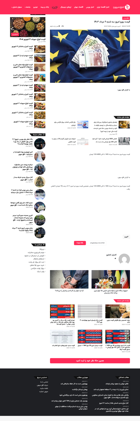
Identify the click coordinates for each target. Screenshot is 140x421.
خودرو (35, 7)
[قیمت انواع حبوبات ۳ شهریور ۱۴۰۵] (39, 106)
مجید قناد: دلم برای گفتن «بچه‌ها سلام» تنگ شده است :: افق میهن (21, 204)
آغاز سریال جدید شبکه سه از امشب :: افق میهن (23, 178)
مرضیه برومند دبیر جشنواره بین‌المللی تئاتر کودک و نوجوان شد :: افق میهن (23, 167)
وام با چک (40, 271)
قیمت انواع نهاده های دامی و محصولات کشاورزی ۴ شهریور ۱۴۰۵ (23, 67)
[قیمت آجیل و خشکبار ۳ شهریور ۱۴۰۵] (39, 97)
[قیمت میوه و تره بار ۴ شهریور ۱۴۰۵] (39, 58)
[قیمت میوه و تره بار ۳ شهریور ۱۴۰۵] (39, 88)
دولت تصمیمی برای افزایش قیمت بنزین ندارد (118, 321)
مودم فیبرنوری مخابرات (36, 252)
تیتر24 (42, 249)
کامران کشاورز (111, 255)
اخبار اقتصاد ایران (103, 7)
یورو (126, 237)
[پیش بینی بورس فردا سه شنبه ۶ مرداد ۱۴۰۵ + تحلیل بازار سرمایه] (39, 194)
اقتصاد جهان (78, 7)
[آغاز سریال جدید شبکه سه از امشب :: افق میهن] (39, 182)
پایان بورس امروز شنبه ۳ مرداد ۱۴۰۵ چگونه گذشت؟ (22, 229)
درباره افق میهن (42, 385)
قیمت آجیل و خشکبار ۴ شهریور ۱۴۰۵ (22, 47)
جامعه (28, 7)
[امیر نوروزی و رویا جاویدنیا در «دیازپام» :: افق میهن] (39, 156)
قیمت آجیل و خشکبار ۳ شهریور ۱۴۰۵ (22, 95)
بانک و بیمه (45, 7)
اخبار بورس (90, 7)
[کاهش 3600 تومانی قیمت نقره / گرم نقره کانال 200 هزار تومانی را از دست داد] (124, 141)
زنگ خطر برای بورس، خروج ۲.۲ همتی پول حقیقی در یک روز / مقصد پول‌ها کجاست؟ (22, 141)
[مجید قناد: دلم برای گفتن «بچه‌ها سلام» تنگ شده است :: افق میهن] (39, 207)
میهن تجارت (43, 391)
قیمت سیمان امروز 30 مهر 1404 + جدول (90, 345)
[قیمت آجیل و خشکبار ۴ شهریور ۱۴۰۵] (39, 49)
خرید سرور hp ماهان (37, 265)
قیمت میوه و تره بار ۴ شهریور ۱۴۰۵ (23, 56)
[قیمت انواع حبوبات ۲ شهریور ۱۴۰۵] (39, 124)
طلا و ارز (55, 7)
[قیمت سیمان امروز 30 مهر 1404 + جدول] (90, 337)
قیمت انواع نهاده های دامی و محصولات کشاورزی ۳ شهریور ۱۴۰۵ (23, 77)
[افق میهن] (121, 7)
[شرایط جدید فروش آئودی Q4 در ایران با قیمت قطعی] (82, 141)
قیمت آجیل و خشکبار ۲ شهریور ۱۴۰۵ (22, 113)
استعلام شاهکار (38, 259)
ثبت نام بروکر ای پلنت (36, 262)
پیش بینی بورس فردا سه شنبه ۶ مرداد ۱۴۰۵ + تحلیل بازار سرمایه (22, 191)
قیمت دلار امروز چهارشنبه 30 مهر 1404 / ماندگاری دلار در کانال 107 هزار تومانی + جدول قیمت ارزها (117, 347)
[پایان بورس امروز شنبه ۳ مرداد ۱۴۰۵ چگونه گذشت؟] (39, 232)
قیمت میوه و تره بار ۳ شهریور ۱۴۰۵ (23, 86)
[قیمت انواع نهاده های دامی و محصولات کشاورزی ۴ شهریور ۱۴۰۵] (39, 67)
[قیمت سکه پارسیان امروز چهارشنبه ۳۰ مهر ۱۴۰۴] (90, 311)
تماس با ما (44, 382)
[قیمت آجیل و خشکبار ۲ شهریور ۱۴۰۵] (39, 115)
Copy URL (80, 243)
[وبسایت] (115, 258)
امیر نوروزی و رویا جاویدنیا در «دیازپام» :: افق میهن (23, 153)
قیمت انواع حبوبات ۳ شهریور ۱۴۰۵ (23, 104)
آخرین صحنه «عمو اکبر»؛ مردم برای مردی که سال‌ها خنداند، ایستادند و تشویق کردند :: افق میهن (23, 219)
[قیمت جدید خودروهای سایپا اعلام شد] (62, 337)
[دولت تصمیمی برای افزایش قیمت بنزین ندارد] (117, 311)
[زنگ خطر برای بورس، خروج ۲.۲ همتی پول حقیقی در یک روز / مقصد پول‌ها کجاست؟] (39, 143)
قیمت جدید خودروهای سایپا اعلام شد (63, 345)
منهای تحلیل (17, 7)
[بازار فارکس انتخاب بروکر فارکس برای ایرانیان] (82, 124)
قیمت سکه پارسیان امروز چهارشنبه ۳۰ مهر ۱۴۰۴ (91, 321)
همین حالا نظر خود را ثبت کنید (90, 360)
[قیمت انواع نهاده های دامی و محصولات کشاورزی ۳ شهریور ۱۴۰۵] (39, 78)
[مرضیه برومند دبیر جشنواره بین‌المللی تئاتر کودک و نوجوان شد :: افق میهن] (39, 169)
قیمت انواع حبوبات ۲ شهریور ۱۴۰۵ (23, 122)
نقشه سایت (44, 388)
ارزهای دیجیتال (65, 7)
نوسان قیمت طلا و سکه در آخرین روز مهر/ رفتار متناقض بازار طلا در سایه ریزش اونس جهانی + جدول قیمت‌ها (62, 322)
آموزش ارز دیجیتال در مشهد (34, 255)
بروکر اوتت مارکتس (37, 268)
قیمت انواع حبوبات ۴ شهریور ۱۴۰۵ (32, 39)
